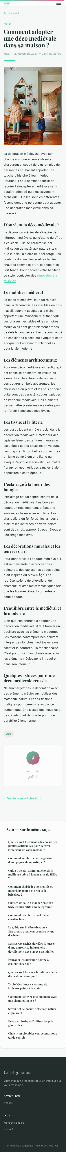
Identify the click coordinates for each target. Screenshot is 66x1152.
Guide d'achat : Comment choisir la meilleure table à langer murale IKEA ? (32, 874)
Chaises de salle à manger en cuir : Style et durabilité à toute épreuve (30, 905)
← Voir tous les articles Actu (22, 798)
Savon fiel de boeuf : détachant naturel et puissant (32, 1011)
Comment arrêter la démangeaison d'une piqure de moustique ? (30, 860)
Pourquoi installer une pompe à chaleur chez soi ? (28, 962)
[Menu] (58, 3)
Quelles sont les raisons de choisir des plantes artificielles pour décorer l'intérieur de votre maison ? (32, 846)
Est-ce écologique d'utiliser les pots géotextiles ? (31, 1023)
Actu (17, 13)
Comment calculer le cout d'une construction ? (28, 917)
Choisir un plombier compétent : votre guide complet (32, 1035)
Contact (8, 1129)
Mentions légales (14, 1122)
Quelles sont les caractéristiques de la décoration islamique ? (32, 974)
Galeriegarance (17, 1072)
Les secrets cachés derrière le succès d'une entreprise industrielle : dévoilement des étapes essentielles (31, 947)
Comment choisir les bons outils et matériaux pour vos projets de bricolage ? (30, 890)
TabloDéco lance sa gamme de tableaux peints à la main (27, 986)
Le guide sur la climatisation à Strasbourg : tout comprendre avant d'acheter (31, 931)
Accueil (8, 13)
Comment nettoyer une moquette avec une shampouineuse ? (32, 998)
